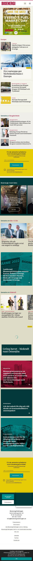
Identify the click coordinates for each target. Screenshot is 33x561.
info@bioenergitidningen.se (16, 518)
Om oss (16, 531)
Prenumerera (8, 502)
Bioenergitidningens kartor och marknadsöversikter (16, 529)
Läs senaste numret (8, 497)
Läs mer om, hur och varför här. (16, 555)
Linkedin (16, 535)
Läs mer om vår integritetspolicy (14, 172)
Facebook (16, 540)
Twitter (16, 538)
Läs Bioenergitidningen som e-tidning (16, 527)
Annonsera (16, 524)
